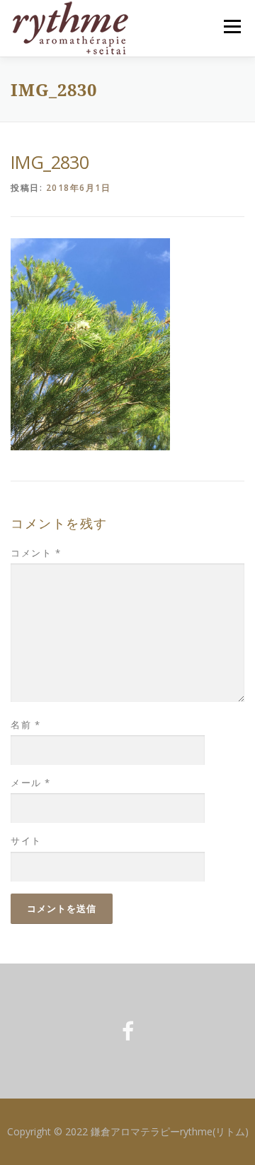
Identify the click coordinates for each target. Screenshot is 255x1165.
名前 (25, 724)
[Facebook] (128, 1031)
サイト (26, 840)
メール (31, 782)
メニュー (232, 27)
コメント (36, 552)
